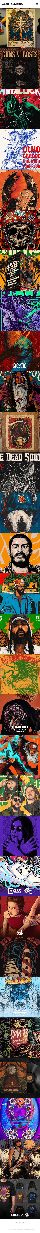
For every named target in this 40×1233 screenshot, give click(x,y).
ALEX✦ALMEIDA (12, 3)
